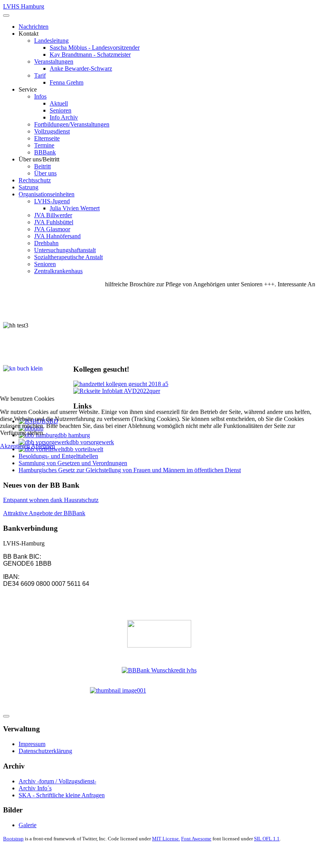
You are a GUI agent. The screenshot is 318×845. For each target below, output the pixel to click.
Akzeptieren (15, 446)
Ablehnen (43, 446)
